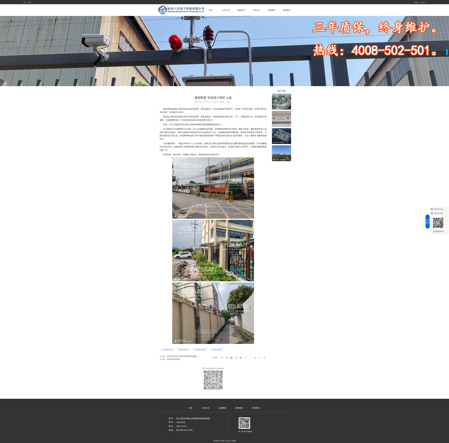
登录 (24, 2)
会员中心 (423, 2)
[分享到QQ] (231, 358)
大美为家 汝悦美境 (173, 359)
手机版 (416, 2)
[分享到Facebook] (245, 358)
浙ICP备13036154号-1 (185, 430)
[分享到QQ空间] (227, 358)
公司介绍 (226, 10)
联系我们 (286, 10)
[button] (447, 50)
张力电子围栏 (217, 349)
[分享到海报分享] (264, 358)
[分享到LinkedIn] (255, 358)
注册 (29, 2)
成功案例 (271, 10)
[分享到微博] (236, 358)
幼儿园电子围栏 (200, 349)
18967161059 (438, 213)
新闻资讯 (241, 10)
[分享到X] (250, 358)
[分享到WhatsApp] (259, 358)
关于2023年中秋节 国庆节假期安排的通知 (182, 356)
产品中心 (256, 10)
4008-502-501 (438, 209)
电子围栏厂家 (167, 349)
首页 (211, 10)
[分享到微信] (241, 358)
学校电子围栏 (183, 349)
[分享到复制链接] (222, 358)
